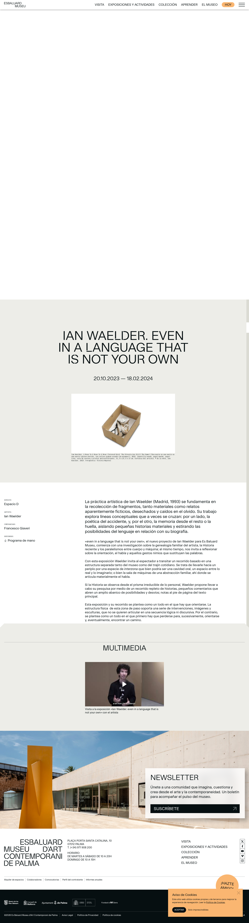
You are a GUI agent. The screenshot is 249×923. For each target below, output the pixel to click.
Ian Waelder (12, 516)
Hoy (228, 4)
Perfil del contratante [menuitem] (72, 879)
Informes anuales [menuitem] (94, 879)
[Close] (238, 892)
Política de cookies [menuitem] (112, 915)
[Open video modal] (124, 688)
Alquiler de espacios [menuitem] (14, 879)
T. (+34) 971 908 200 (79, 847)
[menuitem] (99, 5)
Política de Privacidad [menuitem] (87, 915)
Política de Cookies (215, 902)
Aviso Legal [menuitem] (67, 915)
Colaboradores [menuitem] (34, 879)
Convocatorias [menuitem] (52, 879)
